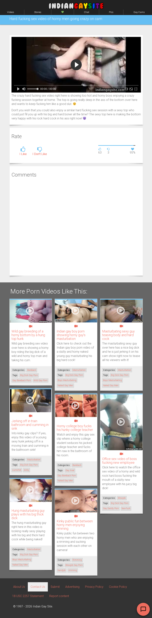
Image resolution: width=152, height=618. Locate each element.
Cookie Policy (118, 587)
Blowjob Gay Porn (74, 565)
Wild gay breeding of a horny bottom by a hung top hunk (28, 335)
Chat (86, 12)
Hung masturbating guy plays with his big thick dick (28, 514)
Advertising (72, 587)
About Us (19, 587)
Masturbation (79, 370)
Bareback (31, 370)
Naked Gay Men (65, 385)
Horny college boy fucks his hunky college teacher (75, 428)
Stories (37, 12)
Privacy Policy (94, 587)
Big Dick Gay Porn (29, 375)
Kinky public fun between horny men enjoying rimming (75, 524)
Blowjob (122, 498)
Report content (59, 596)
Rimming (77, 560)
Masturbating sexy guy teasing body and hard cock (118, 335)
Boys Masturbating (67, 380)
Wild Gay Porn (40, 380)
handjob (62, 570)
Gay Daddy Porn (111, 508)
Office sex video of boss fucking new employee (119, 460)
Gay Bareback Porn (21, 380)
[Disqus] (76, 226)
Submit (55, 587)
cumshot (16, 470)
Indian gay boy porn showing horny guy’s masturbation (71, 335)
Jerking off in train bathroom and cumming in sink (30, 424)
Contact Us (38, 587)
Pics (111, 12)
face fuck (126, 508)
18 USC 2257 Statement (28, 596)
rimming (72, 570)
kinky (26, 470)
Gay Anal (69, 470)
